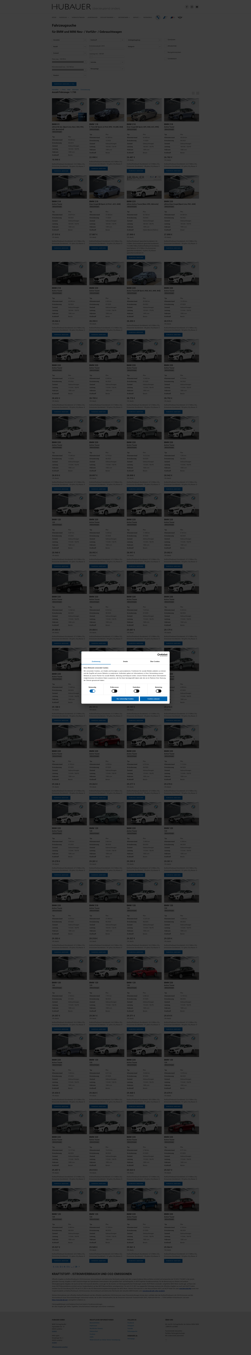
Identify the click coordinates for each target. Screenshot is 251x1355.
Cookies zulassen (154, 699)
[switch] (114, 691)
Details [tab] (125, 661)
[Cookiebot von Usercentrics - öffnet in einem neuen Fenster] (158, 655)
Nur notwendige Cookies (125, 699)
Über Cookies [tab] (155, 661)
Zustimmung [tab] (96, 661)
